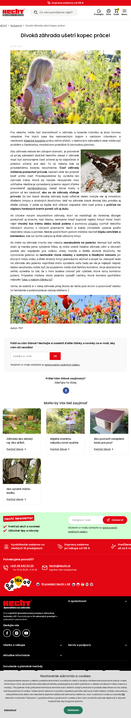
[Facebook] (7, 633)
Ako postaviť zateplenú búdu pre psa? (109, 441)
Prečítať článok (15, 449)
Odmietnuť (10, 710)
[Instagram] (16, 633)
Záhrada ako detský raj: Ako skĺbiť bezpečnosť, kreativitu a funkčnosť (21, 441)
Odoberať (117, 520)
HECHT (3, 25)
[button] (99, 12)
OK (55, 356)
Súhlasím (73, 710)
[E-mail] (44, 567)
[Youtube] (26, 633)
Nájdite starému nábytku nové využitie (64, 441)
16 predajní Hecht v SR (55, 584)
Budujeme (16, 25)
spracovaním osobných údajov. (62, 364)
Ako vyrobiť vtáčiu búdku (18, 491)
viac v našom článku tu (37, 279)
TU (123, 694)
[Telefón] (5, 567)
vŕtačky (93, 224)
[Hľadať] (36, 12)
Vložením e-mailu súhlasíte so (45, 364)
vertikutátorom (37, 188)
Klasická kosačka (34, 141)
